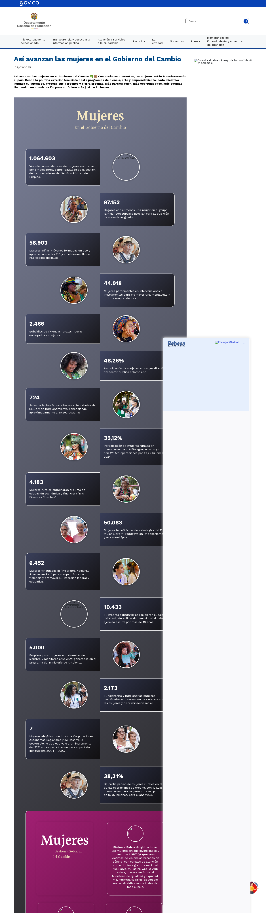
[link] (33, 41)
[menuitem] (33, 41)
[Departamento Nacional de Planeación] (34, 21)
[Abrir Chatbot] (251, 887)
